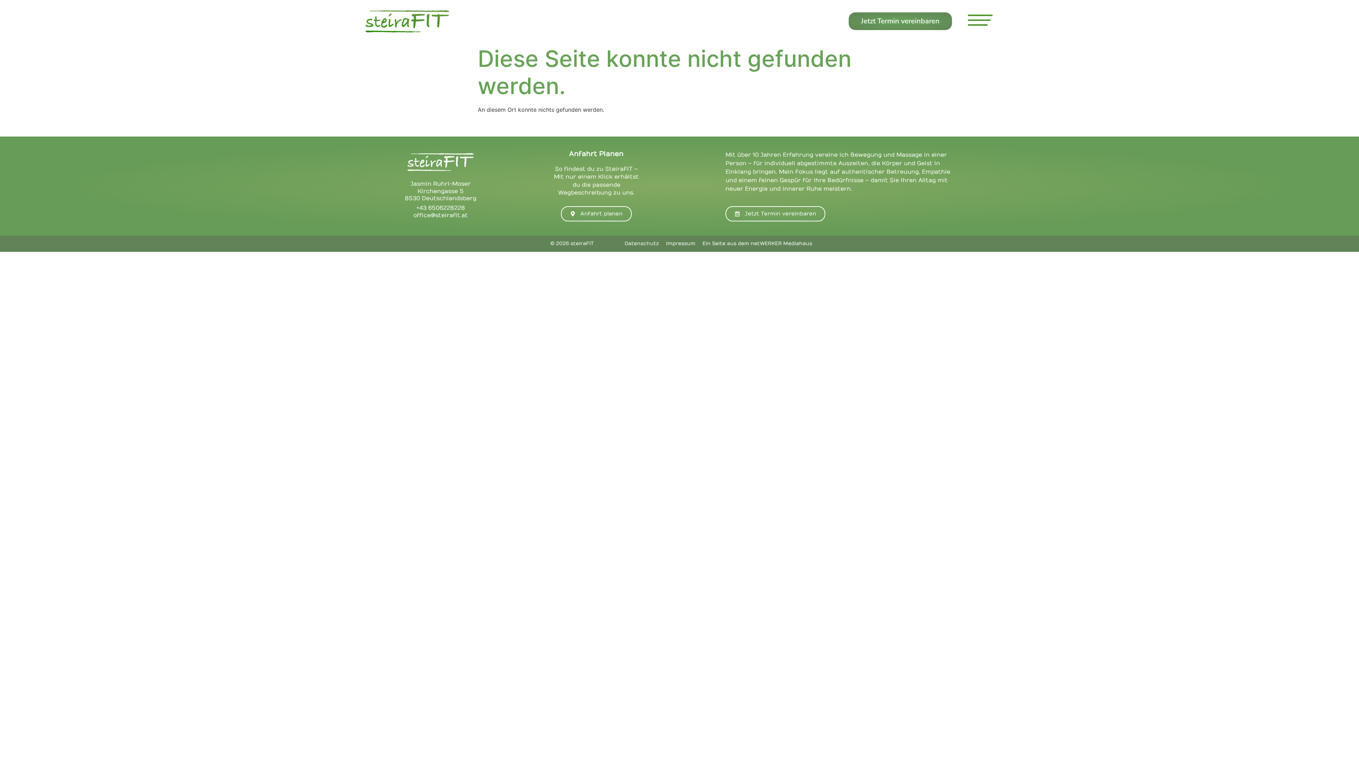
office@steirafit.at (440, 215)
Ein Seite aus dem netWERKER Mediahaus (757, 244)
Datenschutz (642, 244)
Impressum (680, 244)
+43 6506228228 (440, 208)
